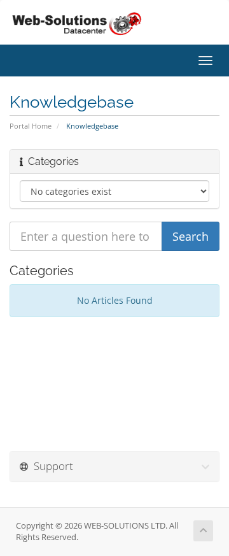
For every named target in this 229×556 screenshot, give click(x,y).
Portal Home (31, 126)
